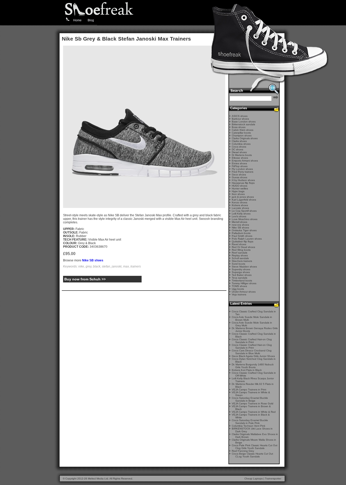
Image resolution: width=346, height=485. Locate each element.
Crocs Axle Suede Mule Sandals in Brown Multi (252, 318)
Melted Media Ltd (98, 478)
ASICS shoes (239, 116)
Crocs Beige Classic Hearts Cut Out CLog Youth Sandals (252, 455)
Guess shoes (239, 177)
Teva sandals (239, 277)
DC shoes (237, 149)
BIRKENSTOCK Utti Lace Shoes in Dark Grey (252, 430)
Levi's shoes (239, 216)
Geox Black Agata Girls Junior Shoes (253, 356)
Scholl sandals (240, 258)
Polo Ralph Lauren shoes (247, 238)
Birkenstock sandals (243, 124)
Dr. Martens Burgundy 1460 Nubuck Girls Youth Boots (253, 366)
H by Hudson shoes (243, 180)
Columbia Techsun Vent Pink (248, 425)
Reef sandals (239, 252)
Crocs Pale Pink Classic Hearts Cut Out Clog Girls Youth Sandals (254, 447)
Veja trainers (239, 294)
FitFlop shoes (239, 166)
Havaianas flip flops (243, 183)
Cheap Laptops (253, 478)
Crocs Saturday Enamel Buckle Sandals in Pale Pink (250, 421)
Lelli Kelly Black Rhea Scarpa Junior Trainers (253, 380)
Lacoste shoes (240, 208)
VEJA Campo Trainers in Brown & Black (251, 407)
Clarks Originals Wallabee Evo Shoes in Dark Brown (255, 435)
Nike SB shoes (92, 260)
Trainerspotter (273, 478)
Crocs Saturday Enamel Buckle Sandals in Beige (250, 399)
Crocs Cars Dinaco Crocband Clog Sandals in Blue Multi (252, 352)
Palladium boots (241, 233)
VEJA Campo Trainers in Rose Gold (252, 403)
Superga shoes (241, 272)
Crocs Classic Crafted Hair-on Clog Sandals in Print (252, 341)
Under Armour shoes (244, 291)
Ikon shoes (238, 194)
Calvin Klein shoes (242, 130)
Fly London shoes (242, 169)
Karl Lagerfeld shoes (244, 199)
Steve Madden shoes (244, 266)
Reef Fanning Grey (243, 451)
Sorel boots (238, 263)
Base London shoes (244, 121)
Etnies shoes (239, 163)
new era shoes (240, 224)
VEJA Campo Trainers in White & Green (251, 394)
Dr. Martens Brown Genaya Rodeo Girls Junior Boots (255, 329)
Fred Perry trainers (242, 171)
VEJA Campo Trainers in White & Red (254, 411)
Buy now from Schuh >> (85, 279)
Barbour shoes (240, 118)
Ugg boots (238, 289)
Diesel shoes (239, 152)
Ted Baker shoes (242, 275)
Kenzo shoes (239, 202)
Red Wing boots (241, 249)
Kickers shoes (240, 205)
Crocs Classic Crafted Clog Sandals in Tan (254, 313)
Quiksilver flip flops (242, 241)
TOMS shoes (239, 286)
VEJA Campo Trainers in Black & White (251, 416)
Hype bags (238, 191)
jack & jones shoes (243, 196)
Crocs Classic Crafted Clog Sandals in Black (254, 335)
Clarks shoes (239, 141)
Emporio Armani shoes (245, 160)
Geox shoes (239, 174)
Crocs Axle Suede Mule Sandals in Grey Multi (252, 324)
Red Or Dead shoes (243, 247)
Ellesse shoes (240, 157)
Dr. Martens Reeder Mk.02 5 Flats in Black (253, 385)
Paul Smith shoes (242, 236)
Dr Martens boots (242, 155)
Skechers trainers (242, 261)
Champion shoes (242, 135)
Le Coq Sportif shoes (244, 210)
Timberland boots (242, 280)
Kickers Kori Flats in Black (247, 370)
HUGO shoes (239, 185)
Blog (91, 20)
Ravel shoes (239, 244)
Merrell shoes (239, 222)
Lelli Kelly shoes (241, 213)
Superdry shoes (241, 269)
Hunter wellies (240, 188)
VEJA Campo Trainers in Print (249, 389)
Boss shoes (238, 127)
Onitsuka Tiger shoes (244, 230)
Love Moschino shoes (244, 219)
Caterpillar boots (241, 132)
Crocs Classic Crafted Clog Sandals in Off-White (254, 374)
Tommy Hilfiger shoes (244, 283)
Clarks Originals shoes (245, 138)
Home (77, 20)
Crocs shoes (239, 146)
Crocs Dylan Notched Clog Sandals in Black (254, 360)
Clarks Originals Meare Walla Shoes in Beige (254, 441)
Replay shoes (240, 255)
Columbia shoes (241, 143)
